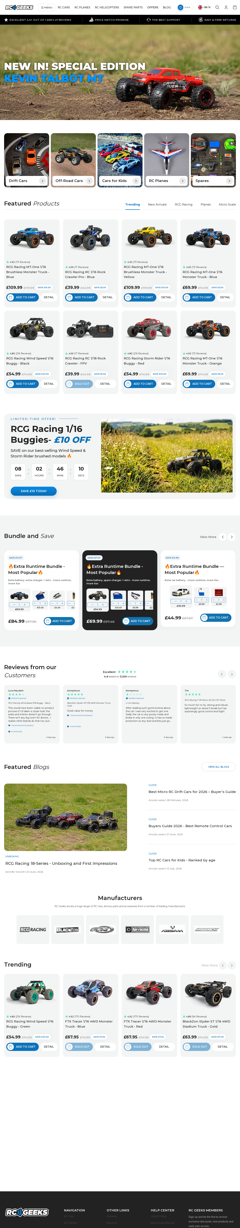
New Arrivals (157, 204)
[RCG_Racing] (32, 929)
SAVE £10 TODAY (34, 491)
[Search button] (217, 8)
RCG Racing (183, 204)
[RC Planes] (166, 160)
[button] (219, 110)
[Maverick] (207, 929)
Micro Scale (227, 204)
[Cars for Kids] (120, 160)
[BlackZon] (67, 929)
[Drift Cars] (26, 160)
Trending (132, 204)
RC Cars (69, 1216)
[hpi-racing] (137, 929)
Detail (49, 297)
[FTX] (102, 929)
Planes (206, 204)
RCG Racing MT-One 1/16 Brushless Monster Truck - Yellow (145, 272)
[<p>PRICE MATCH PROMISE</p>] (109, 19)
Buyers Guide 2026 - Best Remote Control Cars (190, 826)
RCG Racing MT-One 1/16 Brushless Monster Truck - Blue (27, 272)
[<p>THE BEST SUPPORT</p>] (163, 19)
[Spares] (213, 160)
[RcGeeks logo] (27, 1213)
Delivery (112, 1216)
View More (208, 537)
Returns (112, 1222)
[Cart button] (235, 8)
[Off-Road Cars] (73, 160)
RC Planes (70, 1222)
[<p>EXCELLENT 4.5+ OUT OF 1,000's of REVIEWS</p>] (37, 19)
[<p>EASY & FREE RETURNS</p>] (217, 19)
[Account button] (226, 8)
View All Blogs (218, 766)
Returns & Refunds (162, 1222)
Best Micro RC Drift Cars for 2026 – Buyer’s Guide (192, 792)
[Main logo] (19, 7)
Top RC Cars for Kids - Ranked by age (182, 860)
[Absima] (172, 929)
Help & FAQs (158, 1216)
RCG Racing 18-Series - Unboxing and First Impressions (61, 863)
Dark (187, 7)
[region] (120, 714)
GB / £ (206, 7)
